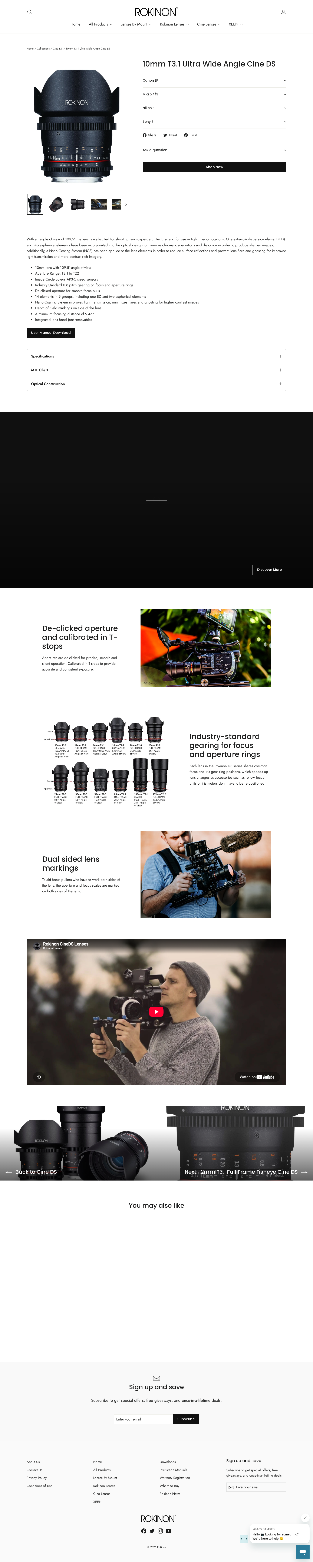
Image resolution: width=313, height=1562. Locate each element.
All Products (99, 24)
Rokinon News (170, 1493)
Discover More (269, 569)
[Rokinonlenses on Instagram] (160, 1531)
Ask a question (155, 150)
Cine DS (58, 49)
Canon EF (150, 80)
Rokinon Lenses (172, 24)
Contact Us (34, 1469)
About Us (33, 1461)
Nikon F (148, 108)
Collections (43, 49)
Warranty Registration (175, 1477)
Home (75, 24)
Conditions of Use (39, 1485)
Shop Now (214, 166)
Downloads (168, 1461)
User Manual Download (51, 332)
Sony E (148, 121)
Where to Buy (169, 1485)
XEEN (234, 24)
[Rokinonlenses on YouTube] (168, 1531)
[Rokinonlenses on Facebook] (143, 1531)
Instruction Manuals (173, 1469)
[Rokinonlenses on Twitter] (152, 1531)
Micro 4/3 (150, 94)
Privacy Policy (37, 1477)
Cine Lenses (207, 24)
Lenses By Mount (134, 24)
